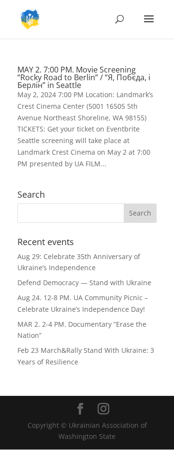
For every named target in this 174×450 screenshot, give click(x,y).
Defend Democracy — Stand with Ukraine (84, 282)
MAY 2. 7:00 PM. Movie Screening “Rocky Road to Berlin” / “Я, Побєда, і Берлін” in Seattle (83, 77)
